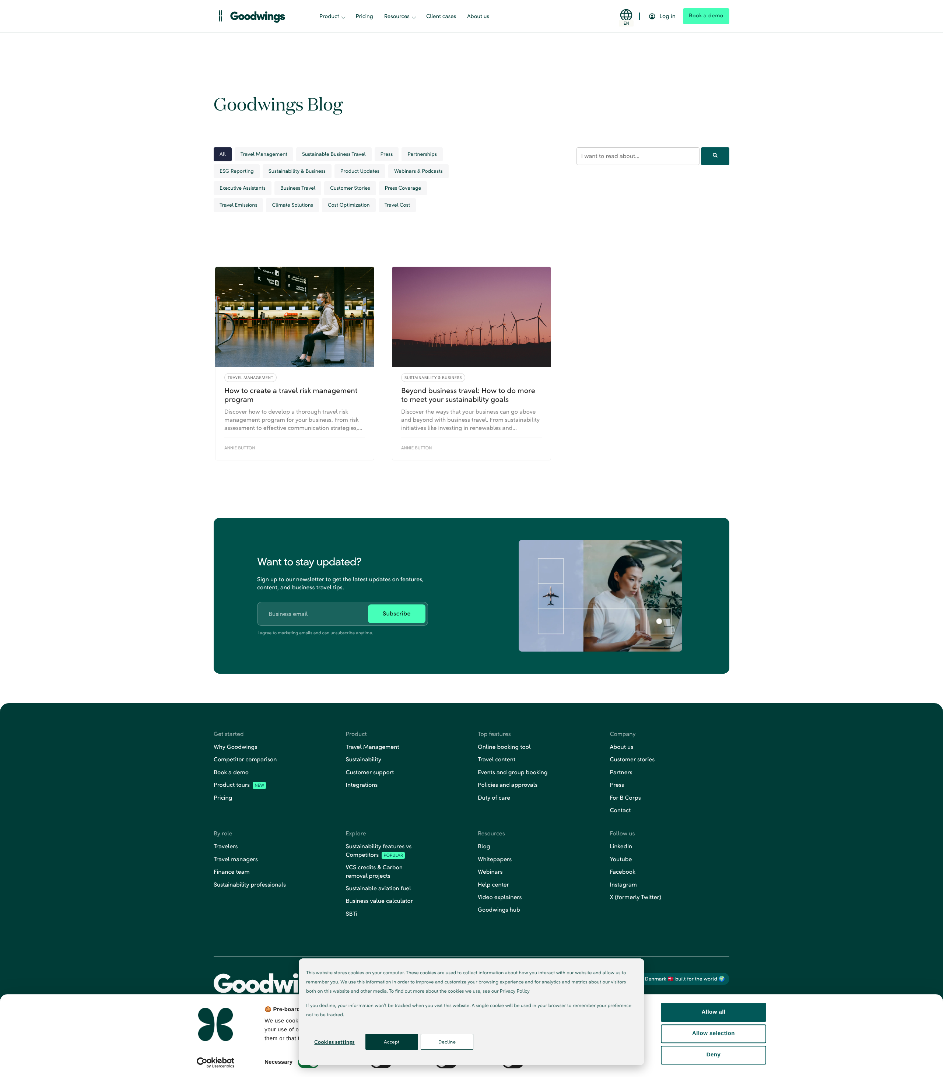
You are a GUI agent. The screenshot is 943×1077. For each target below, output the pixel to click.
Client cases (441, 16)
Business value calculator (379, 901)
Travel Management (264, 153)
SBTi (352, 914)
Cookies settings (334, 1042)
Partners (621, 772)
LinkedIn (621, 846)
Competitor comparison (245, 759)
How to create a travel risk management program (290, 394)
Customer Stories (350, 187)
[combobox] (638, 156)
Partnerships (422, 153)
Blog (484, 846)
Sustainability (363, 759)
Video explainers (500, 897)
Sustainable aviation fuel (378, 888)
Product (329, 16)
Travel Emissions (238, 204)
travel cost (397, 204)
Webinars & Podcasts (418, 170)
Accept (392, 1041)
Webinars (490, 872)
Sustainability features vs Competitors (379, 850)
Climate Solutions (292, 204)
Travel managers (236, 859)
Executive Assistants (243, 187)
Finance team (232, 872)
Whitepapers (495, 859)
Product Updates (359, 170)
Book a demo (231, 772)
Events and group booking (512, 772)
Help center (493, 884)
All (223, 153)
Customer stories (632, 759)
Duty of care (494, 797)
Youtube (621, 859)
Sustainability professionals (250, 884)
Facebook (622, 872)
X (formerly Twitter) (636, 897)
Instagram (623, 884)
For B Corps (625, 797)
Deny (714, 1055)
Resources (397, 16)
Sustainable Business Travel (334, 153)
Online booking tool (504, 747)
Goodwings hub (499, 909)
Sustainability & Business (297, 170)
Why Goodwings (235, 747)
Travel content (496, 759)
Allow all (714, 1012)
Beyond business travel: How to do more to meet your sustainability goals (468, 394)
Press (387, 153)
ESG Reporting (237, 170)
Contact (620, 810)
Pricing (364, 16)
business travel (297, 187)
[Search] (715, 156)
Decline (447, 1041)
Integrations (362, 785)
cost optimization (349, 204)
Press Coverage (403, 187)
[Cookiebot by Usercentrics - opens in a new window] (215, 1062)
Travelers (226, 846)
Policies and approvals (507, 785)
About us (478, 16)
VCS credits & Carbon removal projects (374, 871)
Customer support (370, 772)
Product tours (239, 785)
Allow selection (713, 1033)
